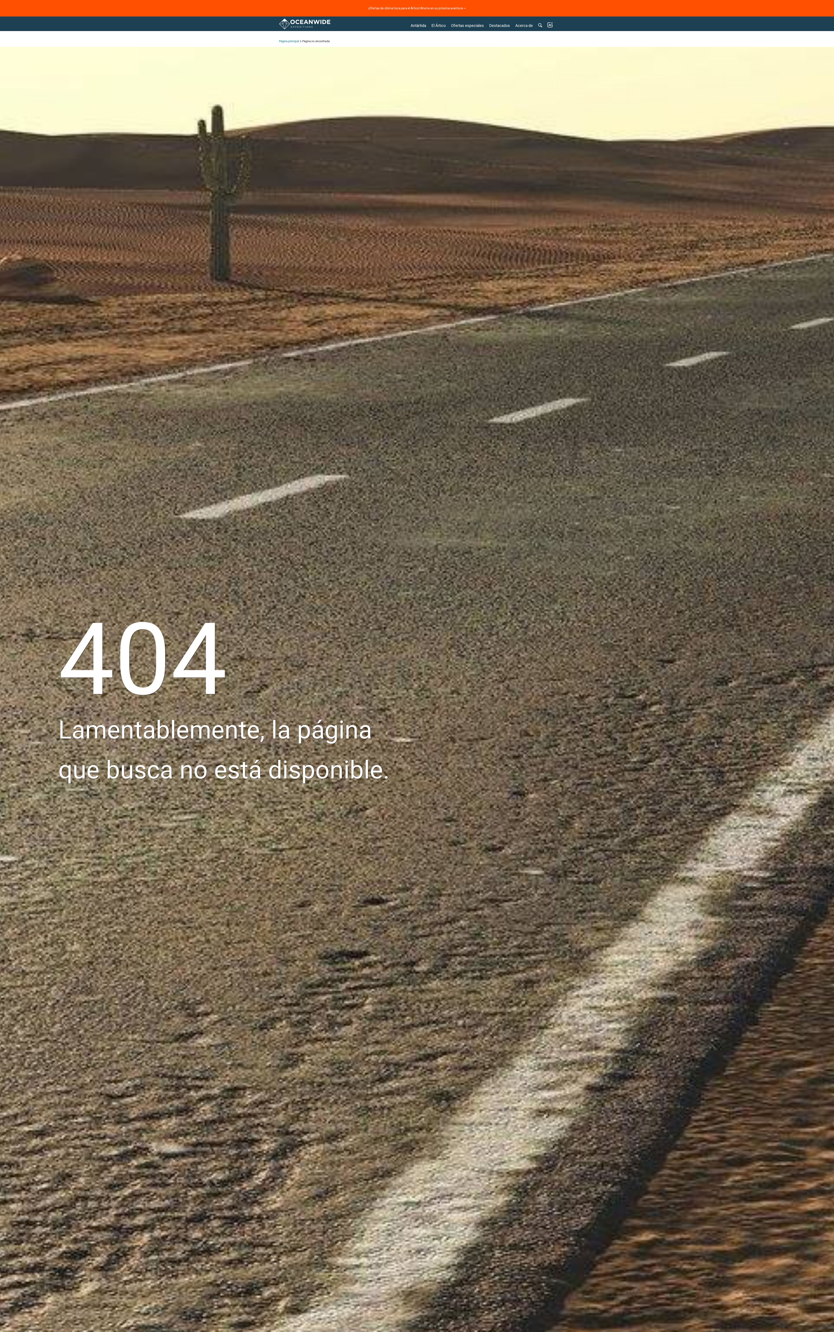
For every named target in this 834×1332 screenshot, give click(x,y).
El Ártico (439, 25)
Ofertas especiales (467, 25)
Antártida (418, 25)
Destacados (499, 25)
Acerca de (524, 25)
